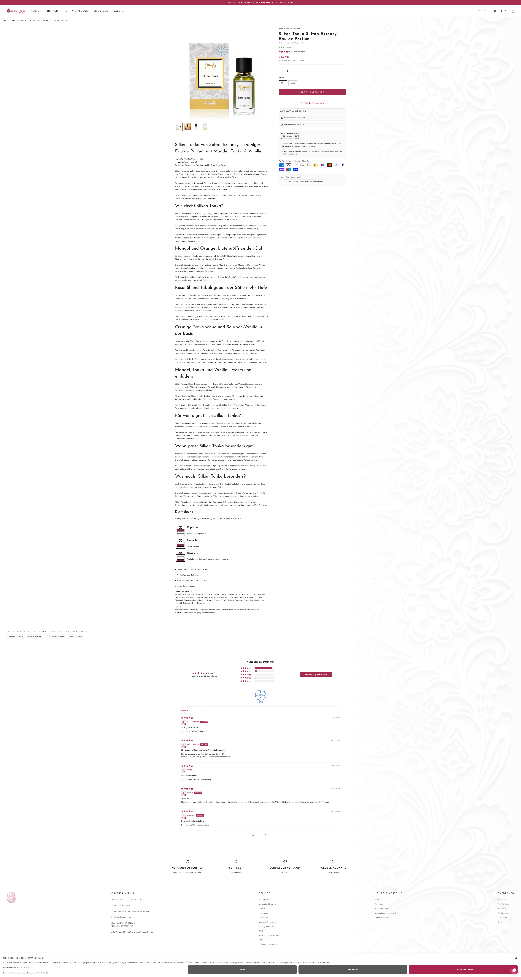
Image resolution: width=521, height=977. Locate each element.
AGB (261, 931)
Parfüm (36, 11)
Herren (52, 11)
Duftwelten (502, 917)
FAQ (261, 940)
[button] (285, 51)
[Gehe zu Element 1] (179, 127)
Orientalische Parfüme (55, 636)
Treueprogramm (381, 908)
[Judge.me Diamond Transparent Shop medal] (260, 695)
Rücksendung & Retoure (269, 935)
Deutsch (482, 11)
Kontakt (262, 908)
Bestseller (502, 908)
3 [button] (261, 835)
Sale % (119, 11)
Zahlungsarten (265, 899)
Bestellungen (380, 904)
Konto (377, 899)
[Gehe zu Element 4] (205, 127)
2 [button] (257, 835)
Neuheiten (502, 899)
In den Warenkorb (312, 92)
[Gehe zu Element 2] (187, 127)
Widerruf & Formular (268, 922)
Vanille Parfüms (76, 636)
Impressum (263, 913)
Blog (500, 922)
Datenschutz (264, 917)
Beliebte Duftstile (16, 636)
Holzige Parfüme (34, 636)
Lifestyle (100, 11)
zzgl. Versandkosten (296, 61)
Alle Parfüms (503, 904)
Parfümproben (504, 913)
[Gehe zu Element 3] (196, 127)
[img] (187, 718)
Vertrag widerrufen (267, 926)
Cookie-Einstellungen (268, 944)
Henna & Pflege (76, 11)
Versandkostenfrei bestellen (386, 913)
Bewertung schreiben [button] (316, 674)
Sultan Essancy (291, 29)
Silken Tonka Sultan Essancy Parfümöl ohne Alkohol (302, 181)
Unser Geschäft (381, 917)
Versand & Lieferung (267, 904)
